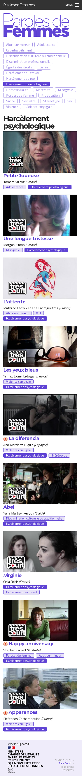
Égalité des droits (19, 67)
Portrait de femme (20, 95)
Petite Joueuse (21, 176)
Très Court (65, 763)
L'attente (14, 302)
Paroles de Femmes (18, 5)
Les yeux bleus (20, 370)
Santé (10, 101)
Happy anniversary (31, 644)
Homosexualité (17, 89)
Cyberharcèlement (19, 50)
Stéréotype (51, 101)
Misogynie (65, 89)
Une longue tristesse (28, 239)
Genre (44, 67)
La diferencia (24, 438)
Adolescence (46, 44)
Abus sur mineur (18, 44)
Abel (8, 507)
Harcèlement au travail (22, 72)
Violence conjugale (39, 106)
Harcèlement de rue (20, 78)
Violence (12, 106)
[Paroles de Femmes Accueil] (36, 24)
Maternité (43, 89)
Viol (70, 101)
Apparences (23, 712)
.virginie (12, 575)
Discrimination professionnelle (28, 61)
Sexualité (29, 101)
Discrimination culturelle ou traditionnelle (36, 55)
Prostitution (50, 95)
